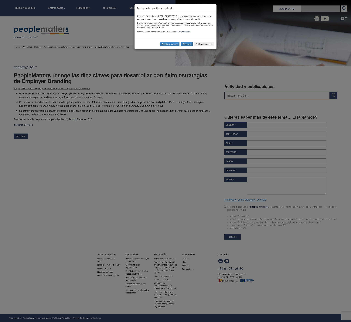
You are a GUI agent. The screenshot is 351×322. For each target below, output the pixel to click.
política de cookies (183, 31)
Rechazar (186, 44)
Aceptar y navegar (170, 44)
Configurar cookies (204, 44)
